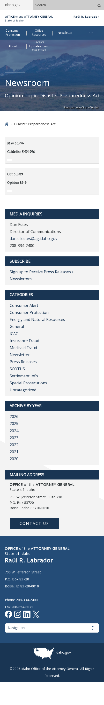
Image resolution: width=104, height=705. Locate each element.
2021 (14, 451)
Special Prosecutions (28, 383)
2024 (14, 430)
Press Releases (23, 361)
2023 (14, 437)
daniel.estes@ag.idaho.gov (33, 238)
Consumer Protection (29, 312)
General (17, 326)
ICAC (14, 333)
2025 (14, 423)
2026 (14, 416)
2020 (14, 458)
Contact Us (34, 523)
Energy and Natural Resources (37, 319)
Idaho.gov (63, 652)
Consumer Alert (24, 305)
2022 (14, 444)
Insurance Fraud (24, 340)
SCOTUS (17, 369)
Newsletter (20, 354)
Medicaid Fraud (23, 347)
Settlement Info (24, 376)
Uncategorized (23, 390)
